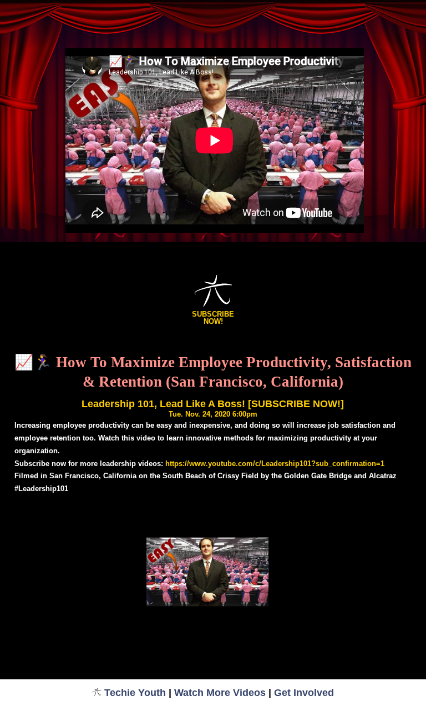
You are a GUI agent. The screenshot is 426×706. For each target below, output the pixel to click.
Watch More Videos (220, 692)
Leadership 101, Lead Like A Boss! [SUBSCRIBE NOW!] (213, 403)
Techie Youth (135, 692)
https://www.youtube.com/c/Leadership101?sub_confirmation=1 (274, 463)
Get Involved (304, 692)
